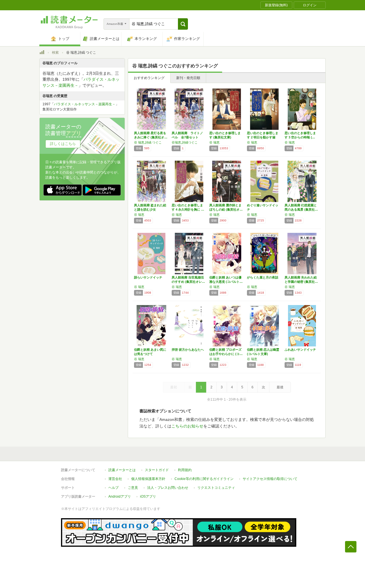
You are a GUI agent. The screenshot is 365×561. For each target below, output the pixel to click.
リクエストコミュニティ (216, 487)
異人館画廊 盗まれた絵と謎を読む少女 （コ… (150, 209)
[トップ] (41, 53)
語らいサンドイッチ (148, 277)
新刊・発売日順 (188, 78)
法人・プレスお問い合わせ (167, 487)
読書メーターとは (122, 470)
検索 (55, 53)
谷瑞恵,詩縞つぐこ (185, 142)
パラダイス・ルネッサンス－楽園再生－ (84, 104)
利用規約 (185, 470)
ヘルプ (113, 487)
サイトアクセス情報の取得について (270, 479)
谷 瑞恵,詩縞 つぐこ (148, 142)
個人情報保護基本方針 (148, 479)
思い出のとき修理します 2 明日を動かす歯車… (262, 137)
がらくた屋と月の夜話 (262, 277)
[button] (183, 24)
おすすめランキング (149, 78)
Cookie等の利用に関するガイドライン (204, 479)
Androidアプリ (119, 496)
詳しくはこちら (63, 144)
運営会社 (115, 479)
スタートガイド (157, 470)
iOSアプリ (148, 496)
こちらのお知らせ (187, 426)
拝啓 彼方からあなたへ (188, 349)
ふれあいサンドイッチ (300, 349)
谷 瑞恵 (214, 142)
